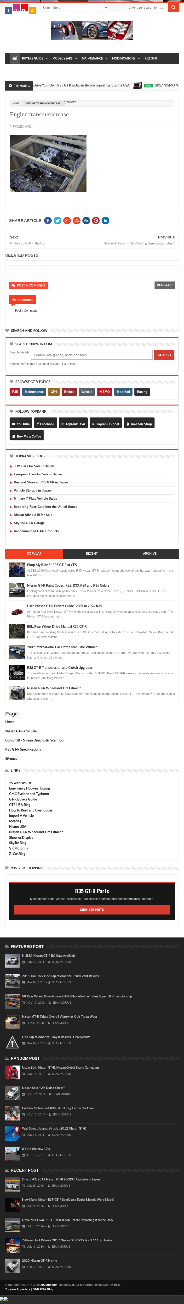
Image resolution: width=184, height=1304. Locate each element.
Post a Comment (26, 310)
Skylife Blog (17, 843)
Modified (123, 392)
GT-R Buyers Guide (23, 799)
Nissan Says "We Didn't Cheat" (43, 1088)
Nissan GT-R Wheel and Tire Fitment (54, 688)
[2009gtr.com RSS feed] (32, 10)
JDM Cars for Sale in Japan (34, 466)
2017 (135, 85)
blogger (164, 285)
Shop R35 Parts (92, 909)
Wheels (86, 392)
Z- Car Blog (17, 854)
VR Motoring (18, 848)
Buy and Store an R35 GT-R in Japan (41, 482)
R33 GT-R (18, 70)
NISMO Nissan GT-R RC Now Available (48, 956)
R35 (15, 392)
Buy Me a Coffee (29, 436)
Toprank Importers (17, 1289)
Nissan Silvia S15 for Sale (33, 515)
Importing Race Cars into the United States (45, 507)
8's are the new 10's (36, 1149)
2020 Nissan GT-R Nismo (39, 1260)
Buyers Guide (32, 58)
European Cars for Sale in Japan (38, 474)
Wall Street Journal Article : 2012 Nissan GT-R (54, 1128)
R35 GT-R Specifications (23, 749)
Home (9, 722)
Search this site (19, 352)
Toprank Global (107, 424)
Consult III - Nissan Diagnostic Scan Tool (34, 740)
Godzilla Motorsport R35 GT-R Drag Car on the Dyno (58, 1108)
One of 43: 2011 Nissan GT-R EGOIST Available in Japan (61, 1179)
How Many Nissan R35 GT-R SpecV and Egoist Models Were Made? (68, 1199)
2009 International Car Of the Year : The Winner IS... (65, 647)
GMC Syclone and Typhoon (29, 794)
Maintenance (92, 58)
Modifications (123, 58)
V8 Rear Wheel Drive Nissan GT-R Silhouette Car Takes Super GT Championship (77, 996)
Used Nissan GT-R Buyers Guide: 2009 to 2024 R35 (64, 606)
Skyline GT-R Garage (29, 523)
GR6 (54, 392)
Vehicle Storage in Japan (32, 490)
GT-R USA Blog (43, 1289)
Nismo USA (17, 826)
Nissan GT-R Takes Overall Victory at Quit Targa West (59, 1016)
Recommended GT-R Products (36, 531)
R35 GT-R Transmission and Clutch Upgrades (59, 668)
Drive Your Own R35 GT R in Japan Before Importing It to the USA (68, 85)
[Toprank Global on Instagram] (16, 7)
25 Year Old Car (20, 783)
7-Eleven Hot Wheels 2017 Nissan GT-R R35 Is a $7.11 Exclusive (67, 1240)
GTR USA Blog (19, 805)
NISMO (104, 392)
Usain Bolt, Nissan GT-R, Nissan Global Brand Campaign (60, 1067)
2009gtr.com (49, 1285)
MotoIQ (15, 821)
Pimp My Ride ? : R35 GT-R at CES (52, 565)
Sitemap (11, 758)
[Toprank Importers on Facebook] (8, 10)
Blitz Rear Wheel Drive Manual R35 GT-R (57, 626)
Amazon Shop (141, 424)
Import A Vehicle (21, 815)
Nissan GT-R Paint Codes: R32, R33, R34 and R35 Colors (68, 585)
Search (164, 355)
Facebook (47, 424)
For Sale (53, 70)
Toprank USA (75, 424)
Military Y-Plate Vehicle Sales (35, 498)
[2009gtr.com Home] (15, 58)
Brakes (69, 392)
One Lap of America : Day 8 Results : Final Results (56, 1037)
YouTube (23, 424)
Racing (142, 392)
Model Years (62, 58)
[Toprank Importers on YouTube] (24, 7)
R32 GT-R (151, 58)
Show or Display (21, 837)
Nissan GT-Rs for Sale (21, 731)
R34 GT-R (36, 70)
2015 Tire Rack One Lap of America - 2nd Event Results (60, 976)
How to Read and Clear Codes (30, 810)
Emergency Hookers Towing (29, 788)
